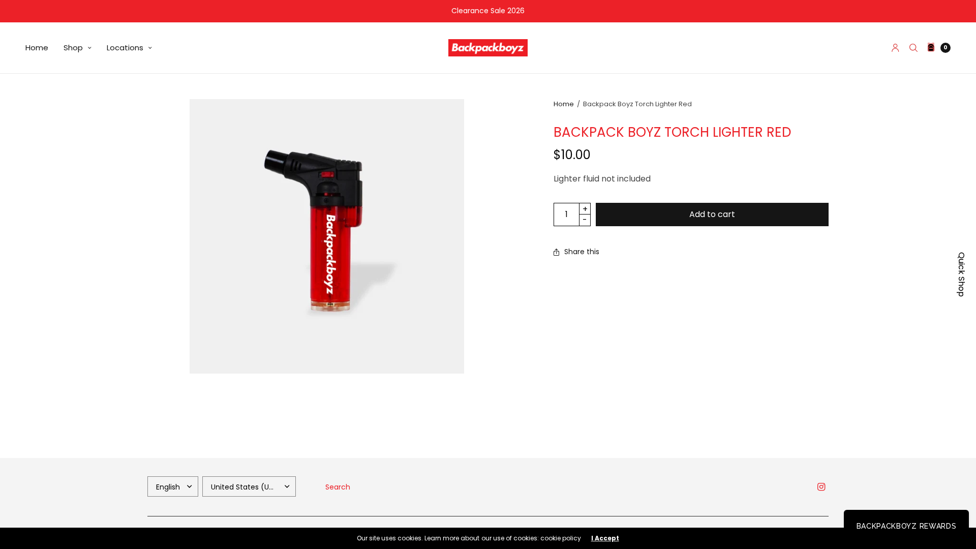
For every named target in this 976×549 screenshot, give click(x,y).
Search (337, 487)
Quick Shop (961, 274)
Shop (73, 47)
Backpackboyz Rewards (907, 526)
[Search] (913, 47)
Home (36, 47)
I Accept (605, 538)
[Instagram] (821, 487)
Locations (125, 47)
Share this (581, 252)
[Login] (895, 47)
